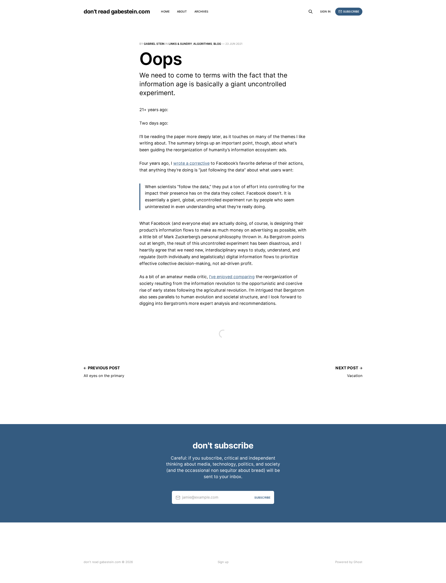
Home (165, 11)
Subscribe (351, 11)
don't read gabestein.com (117, 11)
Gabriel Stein (154, 43)
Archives (201, 11)
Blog (217, 43)
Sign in (325, 11)
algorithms (202, 43)
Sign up (223, 562)
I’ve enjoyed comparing (232, 276)
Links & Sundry (180, 43)
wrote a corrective (191, 163)
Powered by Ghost (348, 562)
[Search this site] (310, 11)
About (182, 11)
